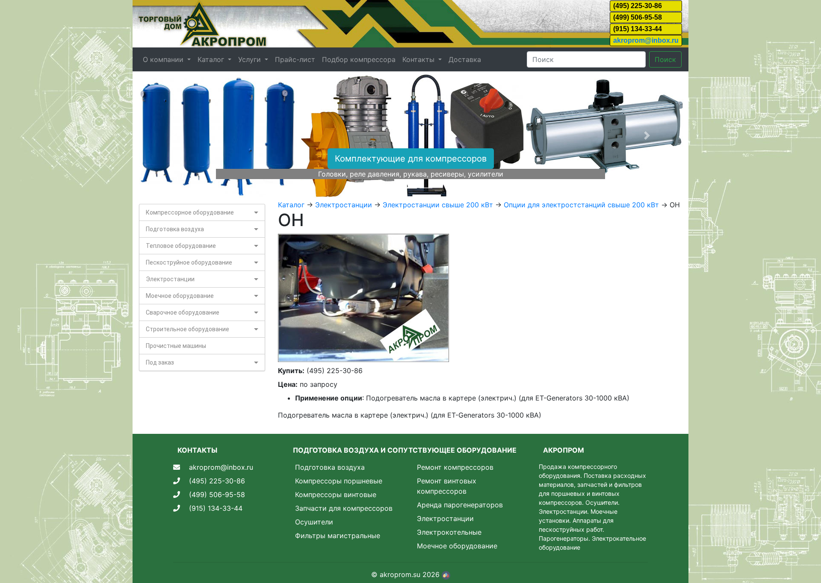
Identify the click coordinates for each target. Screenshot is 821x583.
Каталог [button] (212, 59)
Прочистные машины (176, 345)
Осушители (314, 522)
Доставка (465, 59)
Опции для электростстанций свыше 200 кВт (581, 204)
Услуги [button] (250, 59)
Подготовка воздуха (175, 229)
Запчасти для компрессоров (344, 508)
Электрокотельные (449, 532)
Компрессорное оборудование (190, 212)
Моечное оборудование (180, 295)
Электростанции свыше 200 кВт (438, 204)
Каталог (291, 204)
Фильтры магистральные (337, 535)
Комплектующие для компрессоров (411, 158)
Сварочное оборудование (182, 312)
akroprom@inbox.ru (646, 40)
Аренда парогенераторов (460, 505)
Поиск (665, 59)
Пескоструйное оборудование (189, 262)
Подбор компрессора (359, 59)
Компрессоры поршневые (338, 481)
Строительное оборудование (187, 329)
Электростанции (170, 279)
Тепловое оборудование (181, 245)
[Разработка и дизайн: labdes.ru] (446, 574)
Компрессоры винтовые (335, 494)
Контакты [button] (419, 59)
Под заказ (160, 362)
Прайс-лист (295, 59)
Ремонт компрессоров (455, 467)
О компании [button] (164, 59)
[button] (174, 135)
